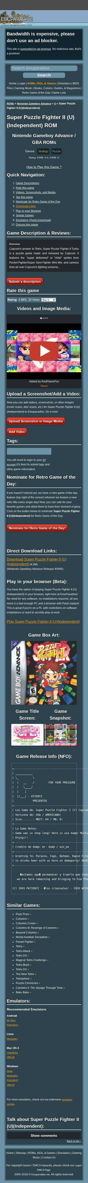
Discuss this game (27, 224)
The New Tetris (26, 974)
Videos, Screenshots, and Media (36, 192)
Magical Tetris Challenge (32, 960)
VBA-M (10, 1057)
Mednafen (12, 1038)
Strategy (43, 151)
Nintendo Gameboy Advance (34, 103)
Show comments (44, 1135)
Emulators (64, 83)
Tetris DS (22, 955)
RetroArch (12, 1025)
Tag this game (24, 197)
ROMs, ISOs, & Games (42, 83)
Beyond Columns (27, 932)
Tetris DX (22, 969)
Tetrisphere (24, 978)
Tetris (20, 946)
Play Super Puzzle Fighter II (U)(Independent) (43, 622)
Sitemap (21, 1153)
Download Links (26, 206)
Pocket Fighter (26, 941)
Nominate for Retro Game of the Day (38, 201)
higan (10, 1071)
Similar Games (25, 215)
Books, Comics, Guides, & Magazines (57, 88)
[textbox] (26, 451)
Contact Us (49, 1157)
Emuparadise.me (40, 1174)
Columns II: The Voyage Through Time (40, 987)
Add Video (17, 431)
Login (22, 83)
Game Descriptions (27, 183)
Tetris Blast (23, 964)
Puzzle (56, 151)
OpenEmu (12, 1052)
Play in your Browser (28, 211)
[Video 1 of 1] (44, 351)
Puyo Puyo (23, 914)
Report (44, 386)
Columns (22, 918)
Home (12, 83)
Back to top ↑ (74, 1141)
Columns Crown (27, 923)
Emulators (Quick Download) (33, 220)
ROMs (10, 103)
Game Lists (59, 92)
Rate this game (25, 187)
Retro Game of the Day (36, 92)
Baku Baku (23, 992)
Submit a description (25, 281)
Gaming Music (23, 88)
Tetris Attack (24, 951)
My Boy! (11, 1020)
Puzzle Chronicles (28, 983)
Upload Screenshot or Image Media (36, 421)
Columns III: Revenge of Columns (37, 927)
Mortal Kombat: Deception (33, 937)
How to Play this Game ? (44, 167)
